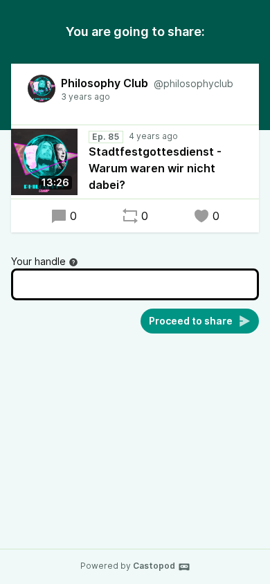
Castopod (154, 565)
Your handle (38, 261)
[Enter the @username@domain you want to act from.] (73, 262)
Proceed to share (191, 321)
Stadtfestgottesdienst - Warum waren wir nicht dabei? (155, 168)
